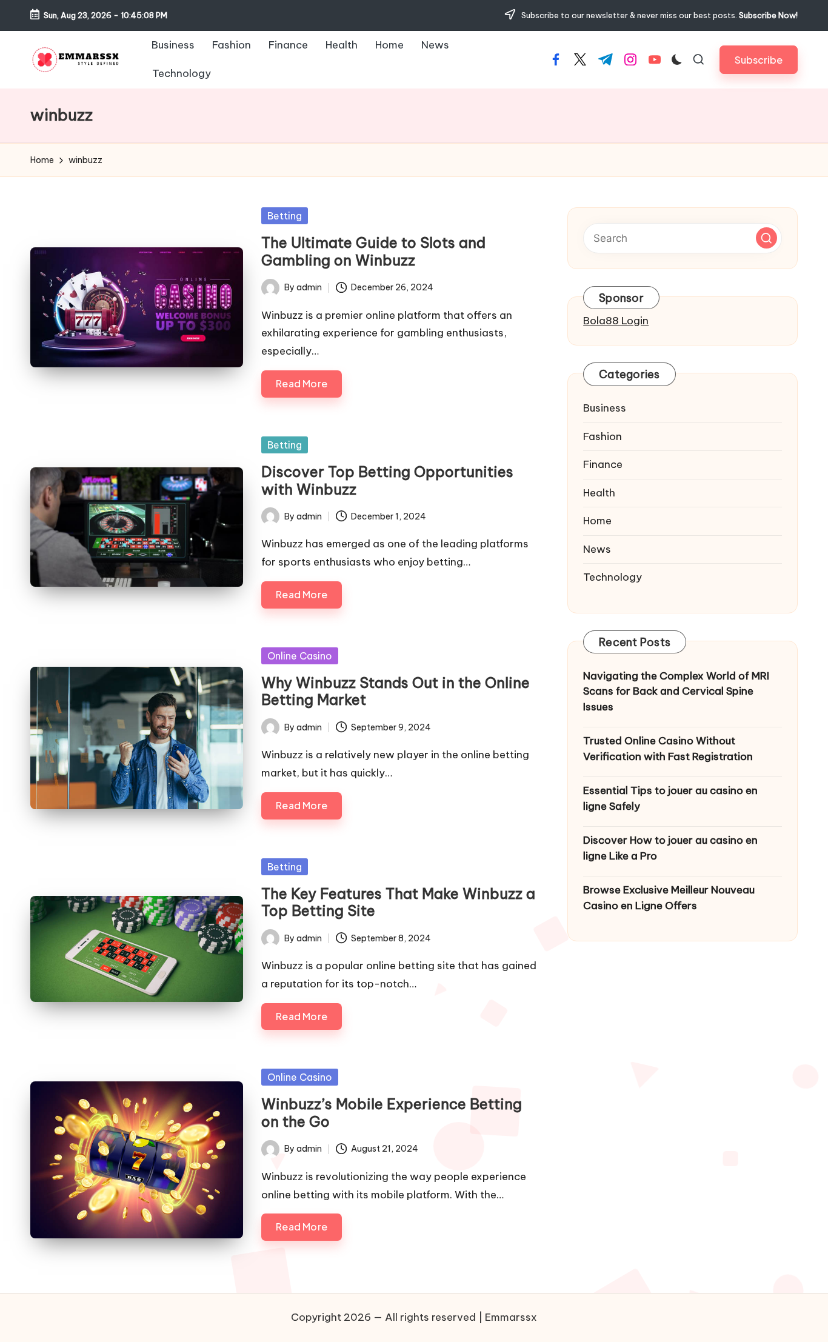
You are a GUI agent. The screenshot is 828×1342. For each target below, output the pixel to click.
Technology (612, 577)
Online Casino (299, 656)
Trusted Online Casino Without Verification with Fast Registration (668, 749)
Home (597, 521)
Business (604, 408)
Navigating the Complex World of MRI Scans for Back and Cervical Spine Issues (676, 691)
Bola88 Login (616, 320)
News (597, 549)
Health (599, 492)
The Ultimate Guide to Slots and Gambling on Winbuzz (373, 251)
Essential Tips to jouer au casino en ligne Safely (670, 798)
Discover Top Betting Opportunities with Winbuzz (387, 480)
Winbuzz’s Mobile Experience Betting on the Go (391, 1112)
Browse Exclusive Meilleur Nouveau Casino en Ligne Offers (669, 898)
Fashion (602, 436)
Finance (603, 465)
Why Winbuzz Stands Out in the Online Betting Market (395, 691)
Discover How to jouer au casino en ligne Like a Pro (670, 848)
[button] (758, 59)
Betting (284, 216)
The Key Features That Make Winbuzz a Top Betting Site (398, 902)
